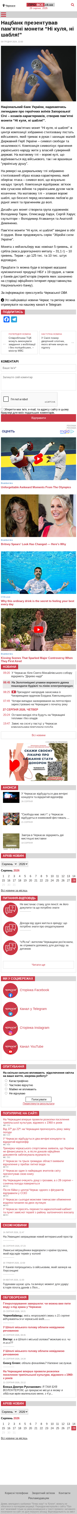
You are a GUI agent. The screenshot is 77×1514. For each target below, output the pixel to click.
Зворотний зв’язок (43, 1493)
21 (35, 880)
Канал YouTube (31, 1046)
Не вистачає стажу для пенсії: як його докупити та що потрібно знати (44, 906)
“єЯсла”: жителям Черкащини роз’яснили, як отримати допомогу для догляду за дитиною (46, 945)
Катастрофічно (18, 1081)
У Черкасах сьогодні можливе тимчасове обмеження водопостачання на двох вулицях (37, 1201)
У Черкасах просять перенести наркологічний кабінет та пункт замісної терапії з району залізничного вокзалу (38, 1210)
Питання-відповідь (19, 898)
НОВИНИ (9, 666)
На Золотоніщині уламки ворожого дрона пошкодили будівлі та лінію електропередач (42, 684)
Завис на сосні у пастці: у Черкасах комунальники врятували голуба (34, 725)
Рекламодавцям (38, 1498)
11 (57, 876)
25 (57, 880)
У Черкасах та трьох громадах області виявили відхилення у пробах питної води (33, 1162)
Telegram (55, 304)
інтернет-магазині (53, 267)
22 (41, 880)
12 (62, 876)
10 (52, 876)
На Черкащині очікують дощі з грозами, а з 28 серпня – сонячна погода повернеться (38, 1182)
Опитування (13, 1066)
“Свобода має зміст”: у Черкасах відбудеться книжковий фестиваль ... (45, 816)
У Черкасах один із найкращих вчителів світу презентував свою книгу (32, 1172)
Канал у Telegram (33, 1009)
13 (68, 876)
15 (3, 880)
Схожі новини (15, 1225)
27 (68, 880)
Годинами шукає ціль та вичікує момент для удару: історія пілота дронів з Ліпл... (36, 1285)
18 (19, 880)
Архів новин (13, 855)
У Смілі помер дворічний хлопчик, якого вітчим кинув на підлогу (54, 342)
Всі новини (38, 735)
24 (52, 880)
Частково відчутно (21, 1085)
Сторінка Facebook (34, 990)
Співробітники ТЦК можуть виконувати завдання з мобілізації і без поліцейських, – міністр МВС (22, 344)
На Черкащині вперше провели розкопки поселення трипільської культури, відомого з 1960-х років (36, 1121)
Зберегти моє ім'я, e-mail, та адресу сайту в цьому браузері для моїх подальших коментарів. (35, 411)
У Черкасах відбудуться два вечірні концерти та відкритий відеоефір (44, 795)
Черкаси (10, 5)
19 (25, 880)
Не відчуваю (17, 1093)
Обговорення (15, 1297)
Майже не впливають (22, 1089)
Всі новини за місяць (14, 890)
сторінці (11, 281)
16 (8, 880)
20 (30, 880)
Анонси (9, 787)
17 (14, 880)
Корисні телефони (16, 1493)
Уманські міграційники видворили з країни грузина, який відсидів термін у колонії (35, 1252)
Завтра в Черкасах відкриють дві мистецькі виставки (42, 836)
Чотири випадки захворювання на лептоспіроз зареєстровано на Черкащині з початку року (41, 702)
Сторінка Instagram (34, 1028)
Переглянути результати (38, 1103)
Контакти (64, 1493)
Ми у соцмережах (18, 978)
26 (62, 880)
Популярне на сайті (20, 1113)
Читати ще (38, 964)
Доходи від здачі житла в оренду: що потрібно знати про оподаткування (43, 924)
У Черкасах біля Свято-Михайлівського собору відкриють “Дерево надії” (41, 674)
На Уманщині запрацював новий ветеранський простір (38, 1236)
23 (46, 880)
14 (73, 876)
